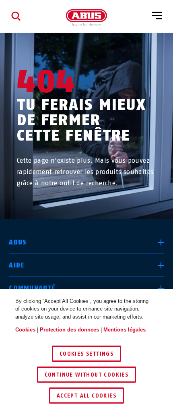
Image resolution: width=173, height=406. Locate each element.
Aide (17, 265)
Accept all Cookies (86, 395)
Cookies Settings (86, 353)
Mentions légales (124, 330)
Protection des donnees (69, 330)
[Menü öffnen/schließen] (157, 16)
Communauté (32, 288)
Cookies (25, 330)
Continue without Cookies (87, 374)
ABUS (18, 242)
